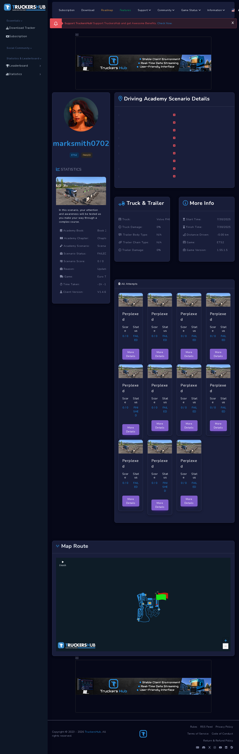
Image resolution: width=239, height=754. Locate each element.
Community (165, 10)
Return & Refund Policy (218, 740)
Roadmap (107, 10)
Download (87, 10)
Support (143, 10)
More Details (130, 354)
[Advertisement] (143, 63)
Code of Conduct (222, 733)
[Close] (233, 22)
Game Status (190, 10)
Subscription (67, 10)
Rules (194, 727)
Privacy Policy (224, 727)
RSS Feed (206, 727)
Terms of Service (198, 733)
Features (125, 10)
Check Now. (164, 23)
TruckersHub (93, 732)
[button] (160, 599)
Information (215, 10)
